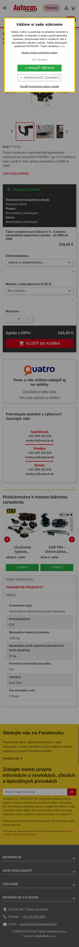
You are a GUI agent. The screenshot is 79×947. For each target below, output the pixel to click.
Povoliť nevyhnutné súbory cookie (39, 86)
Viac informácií (40, 59)
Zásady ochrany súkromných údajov (39, 52)
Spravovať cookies (39, 78)
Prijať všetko (39, 68)
